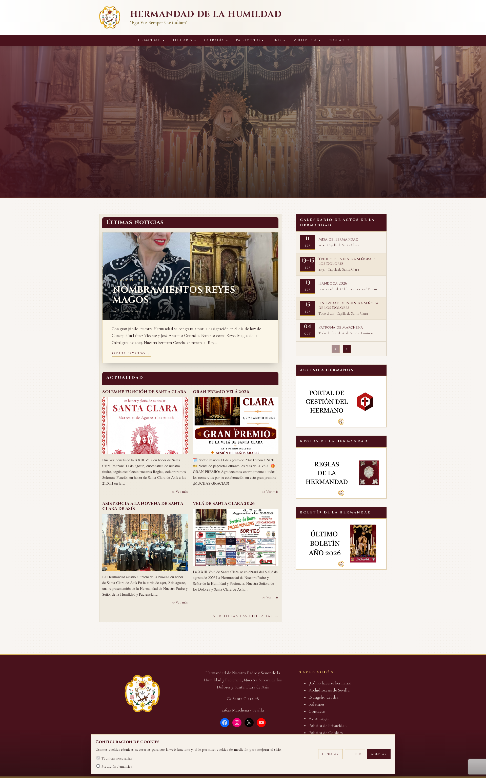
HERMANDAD (150, 40)
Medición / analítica (116, 766)
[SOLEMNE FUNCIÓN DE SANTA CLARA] (145, 425)
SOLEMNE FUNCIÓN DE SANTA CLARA (144, 392)
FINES (278, 40)
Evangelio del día (323, 697)
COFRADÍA (216, 40)
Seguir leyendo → (131, 353)
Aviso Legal (319, 718)
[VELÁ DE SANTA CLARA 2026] (235, 537)
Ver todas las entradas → (245, 616)
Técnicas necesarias (116, 758)
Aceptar (379, 754)
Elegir (355, 754)
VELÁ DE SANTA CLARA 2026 (224, 503)
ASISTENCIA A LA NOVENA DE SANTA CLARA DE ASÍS (142, 506)
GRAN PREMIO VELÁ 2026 (221, 392)
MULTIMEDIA (306, 40)
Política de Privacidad (328, 725)
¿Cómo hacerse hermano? (330, 683)
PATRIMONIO (250, 40)
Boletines (317, 704)
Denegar (330, 754)
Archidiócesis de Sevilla (329, 690)
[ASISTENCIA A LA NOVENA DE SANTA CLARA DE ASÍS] (145, 542)
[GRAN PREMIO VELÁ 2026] (235, 425)
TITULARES (184, 40)
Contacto (339, 40)
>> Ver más (180, 491)
